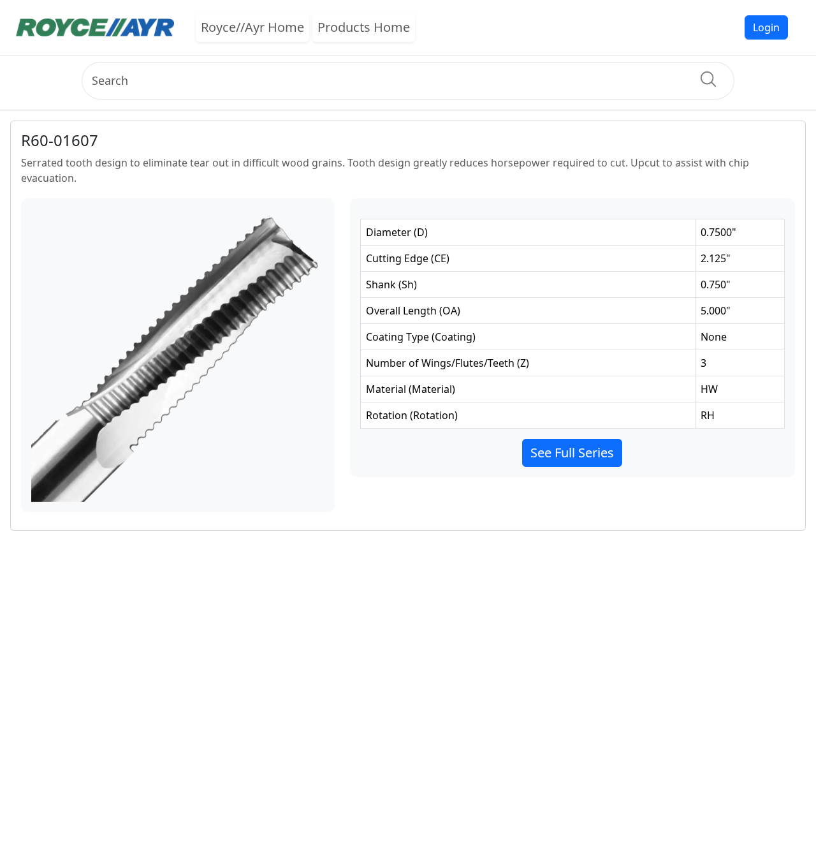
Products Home (363, 27)
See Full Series (572, 452)
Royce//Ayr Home (252, 27)
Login (766, 27)
